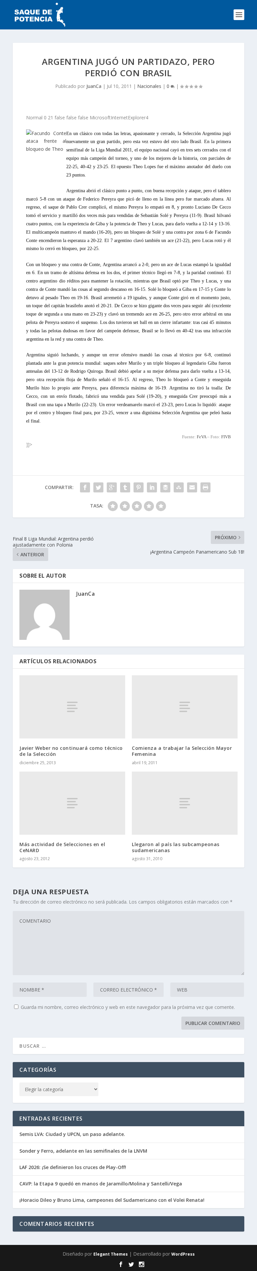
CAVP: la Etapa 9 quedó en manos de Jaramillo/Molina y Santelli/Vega (100, 1183)
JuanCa (93, 86)
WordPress (183, 1254)
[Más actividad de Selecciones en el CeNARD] (72, 803)
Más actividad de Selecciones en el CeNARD (62, 847)
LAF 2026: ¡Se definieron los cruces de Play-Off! (72, 1167)
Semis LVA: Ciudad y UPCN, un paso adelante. (72, 1134)
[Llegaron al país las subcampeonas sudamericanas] (185, 803)
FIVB (226, 436)
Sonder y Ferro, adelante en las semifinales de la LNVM (83, 1151)
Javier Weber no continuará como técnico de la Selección (71, 751)
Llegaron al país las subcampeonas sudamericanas (176, 847)
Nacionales (149, 86)
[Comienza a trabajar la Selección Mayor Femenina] (185, 706)
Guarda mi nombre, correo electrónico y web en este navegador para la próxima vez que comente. (128, 1007)
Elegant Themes (110, 1254)
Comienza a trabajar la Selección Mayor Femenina (182, 751)
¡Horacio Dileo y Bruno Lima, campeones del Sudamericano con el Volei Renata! (111, 1200)
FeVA (201, 436)
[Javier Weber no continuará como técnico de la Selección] (72, 706)
